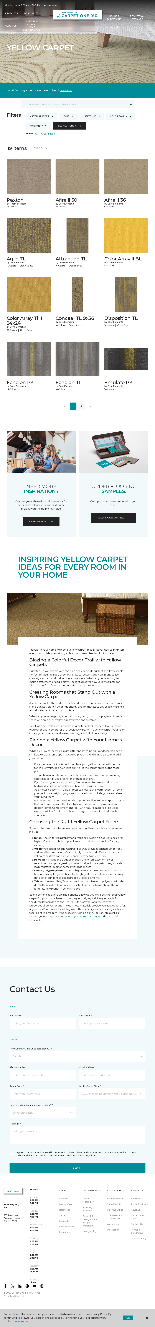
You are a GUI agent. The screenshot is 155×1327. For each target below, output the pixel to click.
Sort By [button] (38, 148)
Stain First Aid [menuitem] (114, 1204)
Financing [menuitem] (64, 1232)
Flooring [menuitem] (63, 1198)
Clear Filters (48, 133)
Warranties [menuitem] (113, 1224)
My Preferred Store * (90, 1086)
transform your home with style (80, 916)
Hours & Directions (114, 18)
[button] (106, 27)
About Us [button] (11, 25)
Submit (77, 1167)
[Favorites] (112, 27)
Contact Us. (66, 90)
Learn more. (21, 1321)
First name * (16, 1015)
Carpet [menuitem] (62, 1215)
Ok (128, 1317)
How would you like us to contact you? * (31, 1049)
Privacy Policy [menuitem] (138, 1238)
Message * (15, 1124)
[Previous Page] (64, 406)
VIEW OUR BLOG (38, 521)
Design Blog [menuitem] (89, 1231)
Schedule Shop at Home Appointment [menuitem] (31, 26)
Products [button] (11, 13)
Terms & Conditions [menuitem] (137, 1231)
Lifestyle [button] (90, 116)
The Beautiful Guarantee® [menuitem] (114, 1217)
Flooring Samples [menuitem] (87, 1209)
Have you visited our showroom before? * (31, 1105)
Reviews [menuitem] (135, 1209)
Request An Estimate (137, 18)
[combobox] (74, 104)
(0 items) (117, 27)
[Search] (131, 104)
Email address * (87, 1067)
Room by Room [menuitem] (139, 1204)
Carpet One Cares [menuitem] (137, 1217)
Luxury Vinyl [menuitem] (66, 1204)
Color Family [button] (118, 116)
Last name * (85, 1015)
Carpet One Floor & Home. (26, 1292)
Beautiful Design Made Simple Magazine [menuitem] (90, 1221)
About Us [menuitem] (136, 1198)
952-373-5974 (51, 5)
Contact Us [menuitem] (137, 1224)
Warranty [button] (36, 126)
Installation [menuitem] (113, 1229)
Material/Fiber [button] (39, 116)
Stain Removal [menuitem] (115, 1198)
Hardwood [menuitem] (64, 1209)
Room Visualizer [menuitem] (88, 1200)
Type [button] (66, 116)
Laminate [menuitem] (64, 1221)
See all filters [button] (67, 125)
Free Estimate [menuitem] (66, 1226)
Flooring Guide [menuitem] (115, 1209)
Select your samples (110, 517)
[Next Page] (90, 406)
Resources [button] (31, 13)
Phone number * (18, 1067)
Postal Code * (17, 1086)
